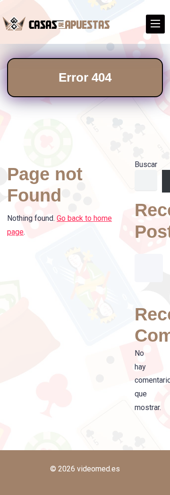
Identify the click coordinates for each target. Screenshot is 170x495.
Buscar (146, 164)
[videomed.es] (56, 23)
